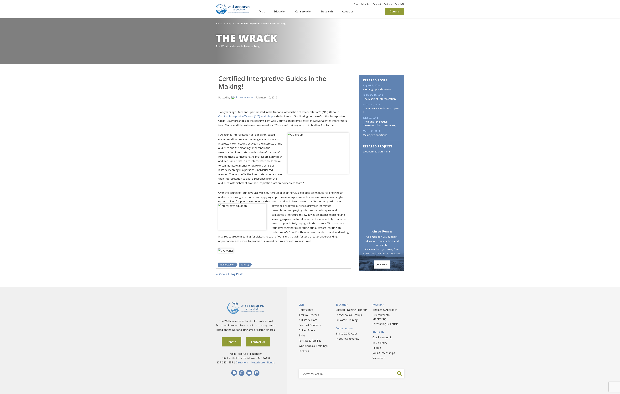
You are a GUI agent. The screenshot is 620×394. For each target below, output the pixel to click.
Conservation (303, 11)
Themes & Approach (384, 310)
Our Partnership (382, 337)
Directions (242, 362)
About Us (348, 11)
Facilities (304, 351)
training (245, 264)
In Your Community (347, 338)
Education (280, 11)
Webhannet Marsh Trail (377, 151)
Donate (394, 11)
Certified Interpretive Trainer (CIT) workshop (245, 116)
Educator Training (347, 320)
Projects (388, 4)
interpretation (227, 264)
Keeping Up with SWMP (377, 89)
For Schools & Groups (349, 315)
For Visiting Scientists (385, 324)
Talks (302, 335)
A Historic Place (308, 320)
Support (377, 4)
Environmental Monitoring (381, 317)
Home (219, 23)
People (376, 348)
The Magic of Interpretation (379, 98)
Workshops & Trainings (313, 346)
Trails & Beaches (309, 315)
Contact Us (258, 342)
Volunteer (378, 358)
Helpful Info (306, 310)
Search (398, 4)
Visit (262, 11)
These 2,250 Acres (347, 333)
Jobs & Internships (383, 353)
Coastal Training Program (351, 310)
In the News (379, 342)
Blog (356, 4)
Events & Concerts (310, 325)
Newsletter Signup (263, 362)
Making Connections (375, 134)
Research (327, 11)
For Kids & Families (310, 340)
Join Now (382, 264)
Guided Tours (307, 330)
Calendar (365, 4)
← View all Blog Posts (229, 274)
